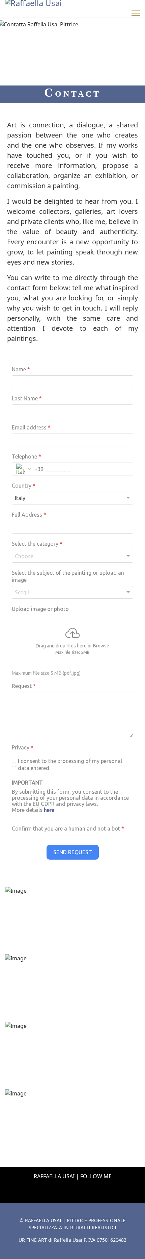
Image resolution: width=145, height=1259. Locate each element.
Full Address (29, 515)
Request (24, 686)
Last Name (27, 398)
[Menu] (136, 13)
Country (23, 486)
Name (21, 369)
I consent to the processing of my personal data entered (70, 764)
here (49, 810)
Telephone (26, 456)
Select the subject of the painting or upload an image (68, 576)
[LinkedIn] (65, 1191)
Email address (31, 427)
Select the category (37, 543)
